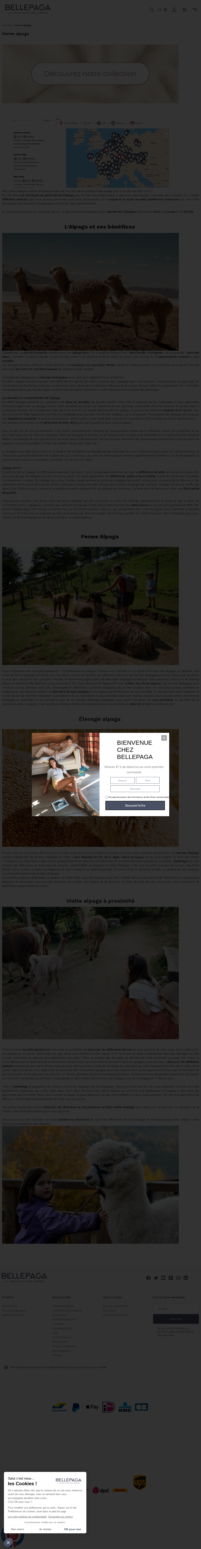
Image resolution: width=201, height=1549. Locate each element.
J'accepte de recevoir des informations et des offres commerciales (138, 797)
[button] (164, 738)
